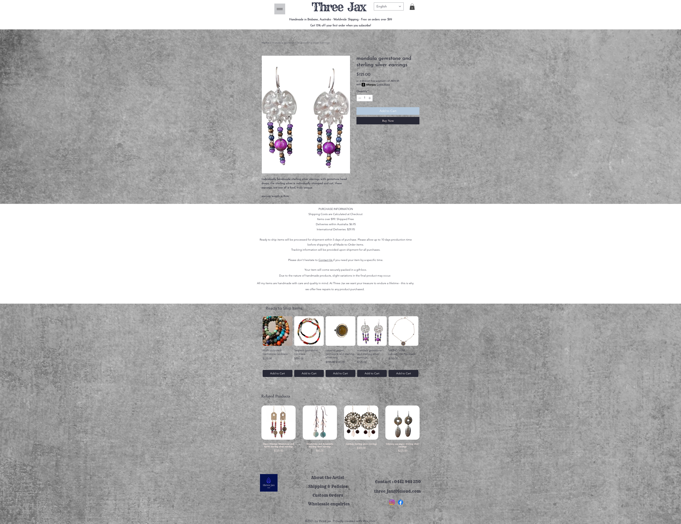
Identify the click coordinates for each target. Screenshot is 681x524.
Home (266, 42)
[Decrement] (359, 98)
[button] (412, 7)
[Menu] (279, 9)
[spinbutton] (365, 98)
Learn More (383, 84)
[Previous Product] (257, 331)
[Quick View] (278, 422)
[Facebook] (400, 502)
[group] (340, 346)
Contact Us (326, 260)
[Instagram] (391, 502)
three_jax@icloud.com (397, 491)
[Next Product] (423, 331)
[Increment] (370, 98)
